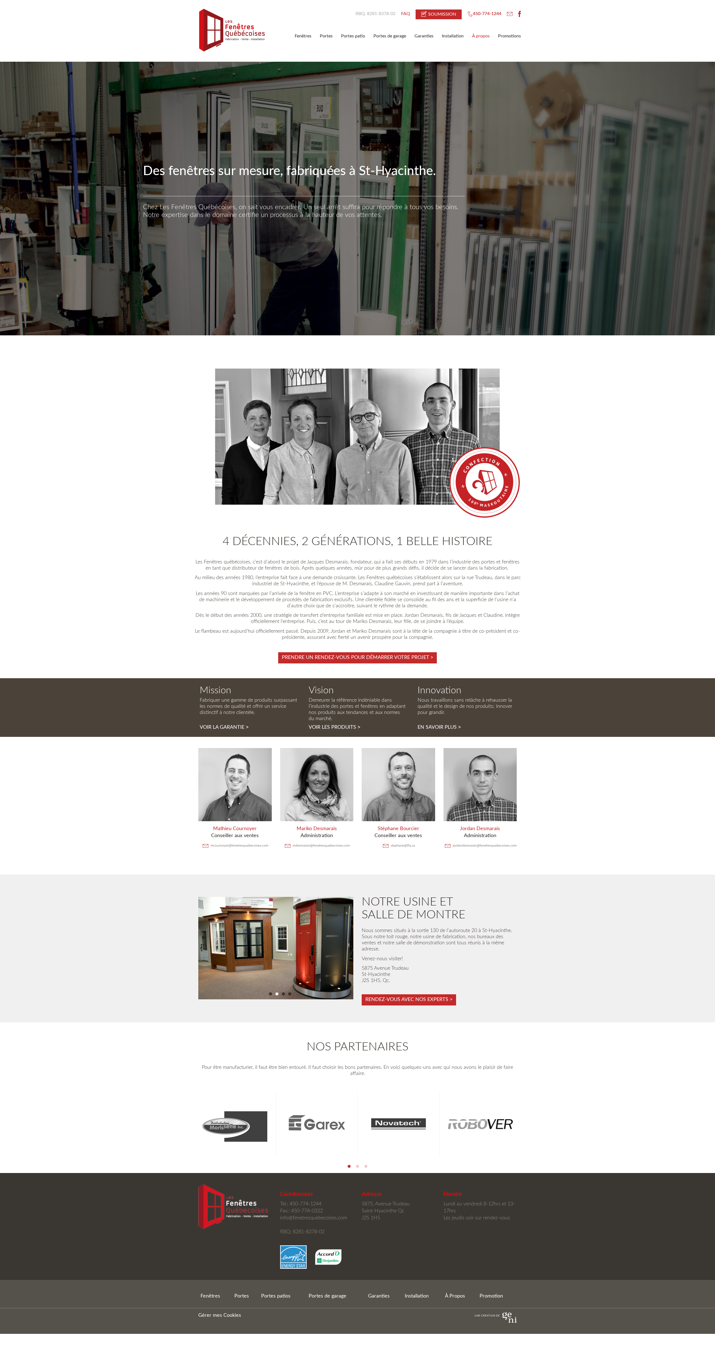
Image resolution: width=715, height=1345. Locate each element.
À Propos (455, 1296)
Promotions (509, 36)
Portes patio (353, 36)
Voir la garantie (224, 727)
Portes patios (275, 1296)
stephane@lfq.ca (402, 845)
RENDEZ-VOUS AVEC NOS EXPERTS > (408, 999)
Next (525, 1124)
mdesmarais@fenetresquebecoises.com (321, 845)
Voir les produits (335, 727)
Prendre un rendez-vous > (357, 657)
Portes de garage (389, 36)
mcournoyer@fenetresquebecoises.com (239, 845)
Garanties (423, 36)
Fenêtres (303, 36)
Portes (326, 36)
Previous (190, 1124)
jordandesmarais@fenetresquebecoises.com (484, 845)
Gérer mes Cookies (219, 1315)
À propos (481, 36)
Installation (453, 36)
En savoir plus (439, 727)
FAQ (405, 13)
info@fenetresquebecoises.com (313, 1217)
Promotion (491, 1296)
